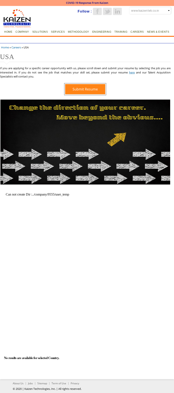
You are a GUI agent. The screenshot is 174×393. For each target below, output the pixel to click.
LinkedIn (117, 11)
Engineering (101, 31)
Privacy (75, 383)
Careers (137, 31)
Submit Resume (85, 89)
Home (8, 31)
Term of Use (59, 383)
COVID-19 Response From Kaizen (87, 3)
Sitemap (42, 383)
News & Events (158, 31)
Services (58, 31)
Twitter (107, 11)
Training (120, 31)
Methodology (78, 31)
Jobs (30, 383)
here (132, 72)
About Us (18, 383)
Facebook (97, 11)
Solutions (40, 31)
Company (22, 31)
